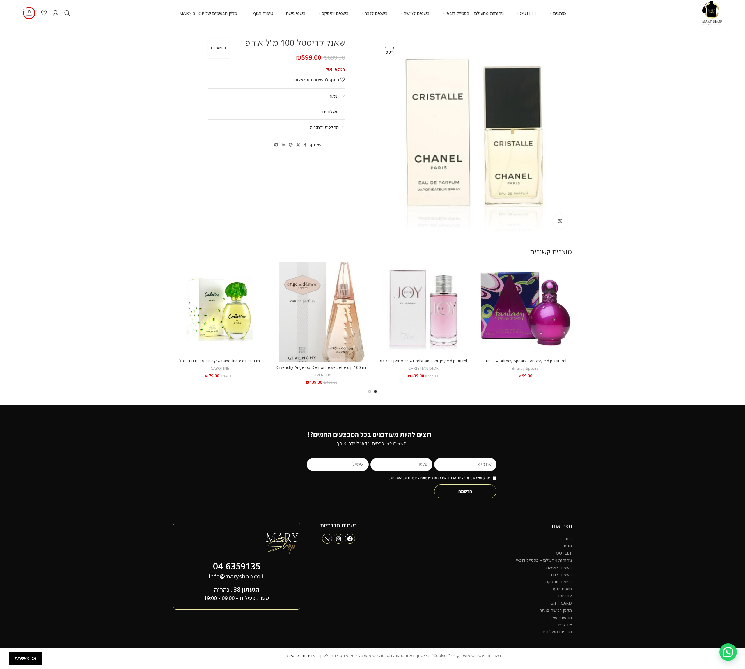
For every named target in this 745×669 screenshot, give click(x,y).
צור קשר (564, 624)
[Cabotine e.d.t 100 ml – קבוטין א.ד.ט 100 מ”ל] (219, 308)
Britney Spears (525, 368)
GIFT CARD (561, 603)
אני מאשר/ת (25, 658)
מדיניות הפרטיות (301, 655)
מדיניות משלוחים (556, 631)
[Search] (67, 13)
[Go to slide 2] (369, 391)
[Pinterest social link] (291, 145)
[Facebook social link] (305, 145)
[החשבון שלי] (55, 13)
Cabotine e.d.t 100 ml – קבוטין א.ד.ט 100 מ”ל (220, 361)
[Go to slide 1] (375, 391)
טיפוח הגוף (562, 589)
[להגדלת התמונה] (560, 221)
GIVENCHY (321, 374)
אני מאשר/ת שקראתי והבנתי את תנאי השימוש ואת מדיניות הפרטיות (439, 478)
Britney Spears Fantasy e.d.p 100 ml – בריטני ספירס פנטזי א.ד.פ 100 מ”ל (525, 363)
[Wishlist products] (44, 13)
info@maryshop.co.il (237, 576)
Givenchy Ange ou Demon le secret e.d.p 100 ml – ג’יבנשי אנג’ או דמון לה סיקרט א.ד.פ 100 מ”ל (321, 370)
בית (569, 538)
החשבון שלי (561, 617)
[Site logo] (712, 12)
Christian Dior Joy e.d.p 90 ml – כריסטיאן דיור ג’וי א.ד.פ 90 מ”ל (423, 363)
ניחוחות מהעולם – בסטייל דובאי (544, 560)
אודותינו (565, 596)
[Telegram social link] (276, 145)
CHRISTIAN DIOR (423, 368)
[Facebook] (350, 539)
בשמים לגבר (561, 574)
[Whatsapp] (327, 539)
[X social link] (298, 145)
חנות (568, 545)
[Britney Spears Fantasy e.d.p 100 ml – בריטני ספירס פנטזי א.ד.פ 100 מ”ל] (525, 308)
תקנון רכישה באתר (556, 610)
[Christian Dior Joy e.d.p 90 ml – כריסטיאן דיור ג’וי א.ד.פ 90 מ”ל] (423, 308)
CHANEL (219, 48)
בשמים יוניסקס (558, 581)
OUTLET (564, 553)
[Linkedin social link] (283, 145)
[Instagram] (338, 539)
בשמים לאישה (559, 567)
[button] (728, 652)
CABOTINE (220, 368)
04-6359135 (236, 566)
